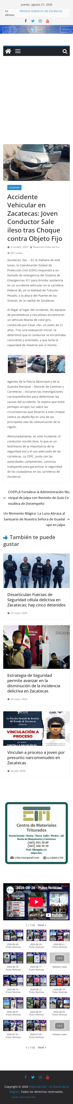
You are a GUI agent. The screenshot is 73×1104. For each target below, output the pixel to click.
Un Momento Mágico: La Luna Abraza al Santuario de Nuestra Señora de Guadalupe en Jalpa (34, 519)
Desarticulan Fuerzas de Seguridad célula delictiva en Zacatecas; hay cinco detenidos (36, 600)
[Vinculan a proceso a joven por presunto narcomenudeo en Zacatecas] (36, 714)
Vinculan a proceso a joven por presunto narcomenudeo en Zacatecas (36, 757)
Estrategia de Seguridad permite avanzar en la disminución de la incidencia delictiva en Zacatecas (33, 683)
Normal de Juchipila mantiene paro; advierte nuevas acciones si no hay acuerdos (43, 12)
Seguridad (14, 187)
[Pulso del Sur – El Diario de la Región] (36, 28)
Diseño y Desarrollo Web (24, 1097)
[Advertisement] (36, 106)
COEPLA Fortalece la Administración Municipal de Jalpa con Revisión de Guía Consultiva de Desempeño (39, 498)
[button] (42, 925)
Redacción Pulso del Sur (46, 247)
